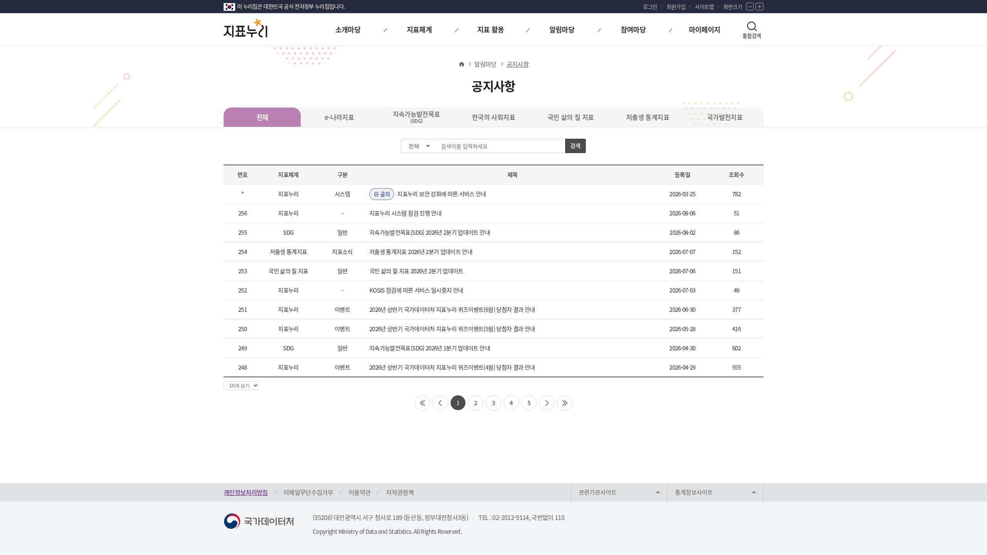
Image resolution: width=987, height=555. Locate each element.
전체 (262, 117)
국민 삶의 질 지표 (570, 117)
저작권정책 (400, 492)
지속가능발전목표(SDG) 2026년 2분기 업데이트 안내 (429, 232)
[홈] (461, 64)
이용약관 (360, 492)
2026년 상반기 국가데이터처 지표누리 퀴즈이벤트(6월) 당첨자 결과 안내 (452, 309)
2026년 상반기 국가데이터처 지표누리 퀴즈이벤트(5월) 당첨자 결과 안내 (452, 329)
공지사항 (518, 64)
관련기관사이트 (597, 492)
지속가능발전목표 (416, 116)
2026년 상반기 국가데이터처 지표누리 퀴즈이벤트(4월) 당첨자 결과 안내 (452, 367)
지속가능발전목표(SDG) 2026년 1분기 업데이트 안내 (429, 348)
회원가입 (676, 6)
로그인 (650, 6)
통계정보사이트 (694, 492)
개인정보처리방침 (246, 492)
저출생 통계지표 (647, 117)
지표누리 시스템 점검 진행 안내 (405, 213)
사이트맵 (704, 6)
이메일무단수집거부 (308, 492)
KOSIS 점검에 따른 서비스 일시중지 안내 (416, 290)
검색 (575, 145)
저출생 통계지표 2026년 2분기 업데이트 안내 (420, 251)
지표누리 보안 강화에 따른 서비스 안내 (433, 194)
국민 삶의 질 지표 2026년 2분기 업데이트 (416, 271)
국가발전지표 (725, 117)
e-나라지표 (339, 117)
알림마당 (485, 64)
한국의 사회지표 (493, 117)
